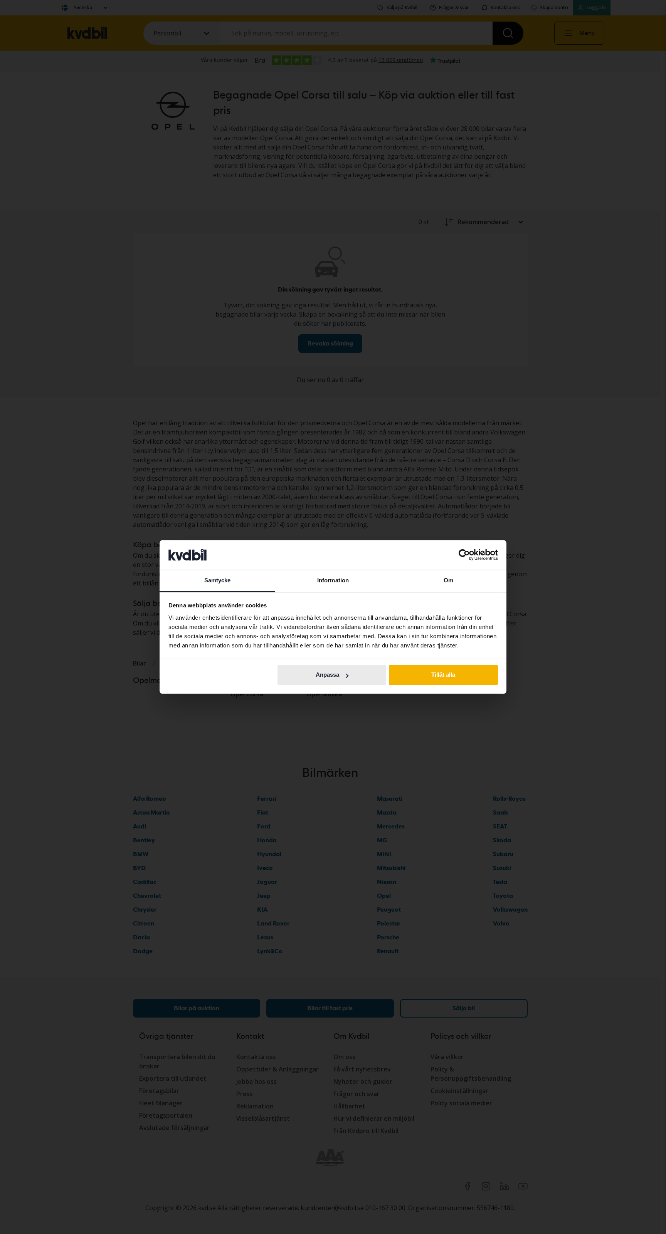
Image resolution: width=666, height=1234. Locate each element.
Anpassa (327, 675)
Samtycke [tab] (217, 580)
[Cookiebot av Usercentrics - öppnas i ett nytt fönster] (464, 555)
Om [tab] (448, 580)
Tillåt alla (443, 675)
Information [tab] (333, 580)
